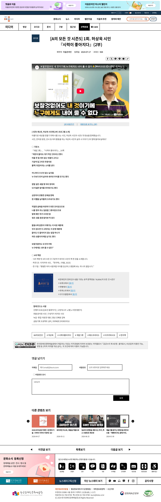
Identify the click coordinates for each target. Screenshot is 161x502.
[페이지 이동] (40, 5)
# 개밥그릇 (79, 335)
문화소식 (57, 18)
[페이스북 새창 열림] (107, 58)
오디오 (37, 26)
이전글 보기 (44, 449)
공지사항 (149, 481)
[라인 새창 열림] (119, 58)
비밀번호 (82, 367)
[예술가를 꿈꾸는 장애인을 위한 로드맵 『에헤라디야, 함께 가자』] (117, 421)
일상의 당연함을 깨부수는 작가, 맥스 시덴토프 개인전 (92, 431)
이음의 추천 (101, 18)
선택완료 (84, 26)
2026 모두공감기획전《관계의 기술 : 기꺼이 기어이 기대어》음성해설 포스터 (43, 431)
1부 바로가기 (69, 124)
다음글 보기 (117, 449)
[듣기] (71, 283)
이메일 (34, 367)
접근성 (73, 26)
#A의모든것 (38, 335)
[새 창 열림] (148, 493)
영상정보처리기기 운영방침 (81, 489)
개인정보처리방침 (61, 489)
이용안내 (146, 13)
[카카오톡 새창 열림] (115, 58)
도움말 (95, 27)
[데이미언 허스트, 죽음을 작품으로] (68, 421)
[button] (133, 421)
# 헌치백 (122, 335)
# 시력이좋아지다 (64, 335)
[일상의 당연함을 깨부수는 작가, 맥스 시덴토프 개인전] (92, 421)
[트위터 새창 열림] (111, 58)
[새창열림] (13, 480)
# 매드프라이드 (93, 335)
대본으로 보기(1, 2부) (88, 124)
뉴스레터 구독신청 (67, 481)
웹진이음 (88, 18)
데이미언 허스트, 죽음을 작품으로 (68, 430)
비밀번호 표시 (40, 374)
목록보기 (80, 449)
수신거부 (110, 489)
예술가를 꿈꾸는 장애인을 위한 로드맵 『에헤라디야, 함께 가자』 (117, 431)
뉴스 (67, 18)
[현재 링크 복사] (127, 58)
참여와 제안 (116, 18)
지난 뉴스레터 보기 (93, 481)
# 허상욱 (50, 335)
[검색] (146, 19)
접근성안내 (138, 13)
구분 (61, 26)
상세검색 (153, 19)
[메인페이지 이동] (8, 19)
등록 (121, 398)
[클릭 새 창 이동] (27, 493)
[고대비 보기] (130, 13)
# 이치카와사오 (109, 335)
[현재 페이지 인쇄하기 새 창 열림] (123, 58)
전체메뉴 (154, 13)
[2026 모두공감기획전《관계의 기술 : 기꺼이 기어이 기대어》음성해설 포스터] (43, 421)
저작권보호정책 (99, 489)
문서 (49, 26)
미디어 (77, 18)
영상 (25, 26)
